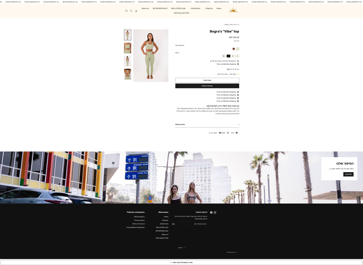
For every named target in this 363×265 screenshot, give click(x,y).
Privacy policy (139, 220)
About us (145, 8)
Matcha (237, 48)
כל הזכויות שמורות (232, 252)
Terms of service (138, 224)
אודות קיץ (348, 174)
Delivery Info (180, 124)
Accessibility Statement (136, 227)
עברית (180, 248)
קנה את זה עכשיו (207, 86)
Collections (195, 8)
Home (218, 8)
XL (224, 56)
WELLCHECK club (178, 8)
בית (238, 24)
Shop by (209, 8)
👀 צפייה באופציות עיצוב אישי (181, 262)
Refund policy (139, 217)
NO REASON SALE (160, 8)
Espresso (233, 48)
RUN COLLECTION (181, 13)
